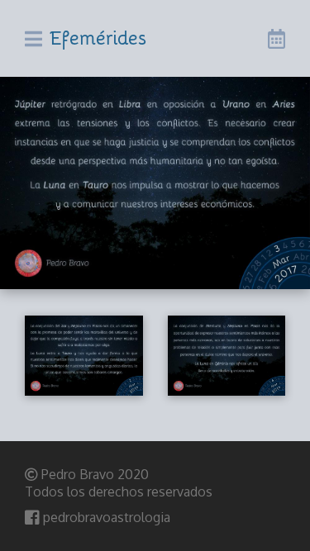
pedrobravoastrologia (105, 517)
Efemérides (98, 36)
